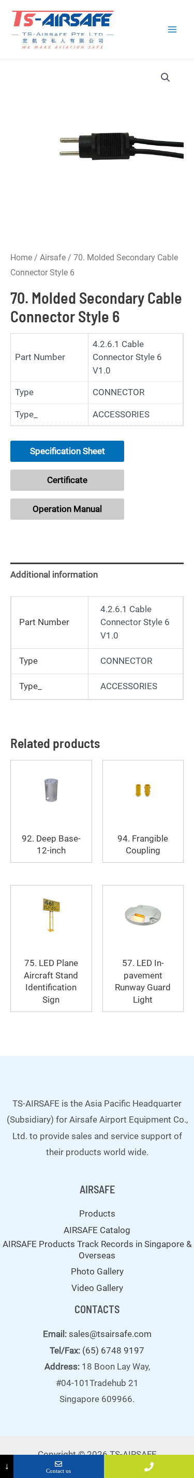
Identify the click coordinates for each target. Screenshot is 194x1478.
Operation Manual (67, 509)
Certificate (67, 480)
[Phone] (149, 1466)
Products (97, 1213)
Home (21, 257)
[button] (165, 77)
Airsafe (53, 257)
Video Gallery (97, 1288)
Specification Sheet (67, 451)
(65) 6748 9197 (113, 1350)
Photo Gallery (97, 1271)
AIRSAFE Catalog (97, 1230)
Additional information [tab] (54, 574)
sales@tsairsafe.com (110, 1334)
